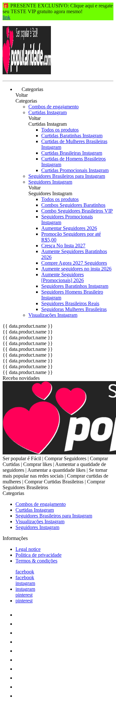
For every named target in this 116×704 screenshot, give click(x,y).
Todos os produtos (60, 130)
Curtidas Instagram (47, 112)
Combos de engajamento (53, 106)
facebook (24, 571)
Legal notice (28, 549)
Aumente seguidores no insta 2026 (76, 268)
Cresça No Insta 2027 (63, 245)
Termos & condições (36, 560)
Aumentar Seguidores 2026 (69, 228)
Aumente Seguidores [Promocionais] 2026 (62, 277)
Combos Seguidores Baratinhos (73, 205)
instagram (25, 583)
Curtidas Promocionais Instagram (75, 170)
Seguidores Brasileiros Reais (70, 303)
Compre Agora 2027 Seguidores (74, 263)
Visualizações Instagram (52, 315)
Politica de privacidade (38, 555)
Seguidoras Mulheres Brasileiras (74, 309)
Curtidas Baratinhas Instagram (71, 135)
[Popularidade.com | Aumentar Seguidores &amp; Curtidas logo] (27, 72)
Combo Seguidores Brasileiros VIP (77, 211)
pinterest (24, 595)
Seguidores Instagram (50, 182)
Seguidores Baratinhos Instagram (74, 286)
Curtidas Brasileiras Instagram (71, 153)
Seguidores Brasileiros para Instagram (66, 176)
